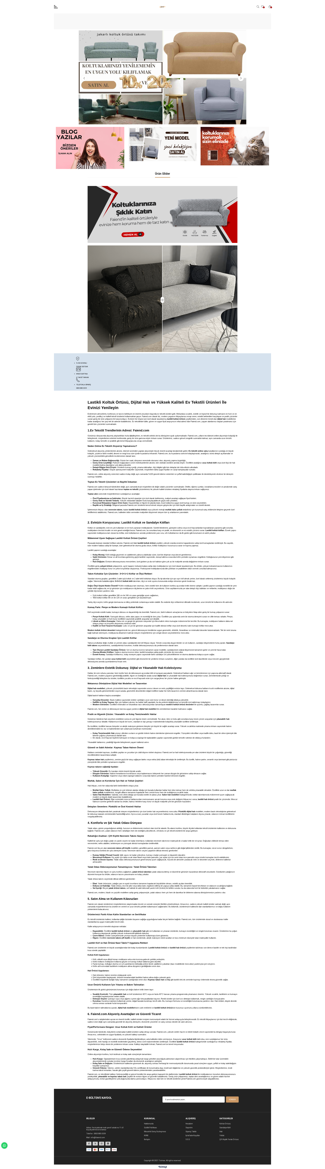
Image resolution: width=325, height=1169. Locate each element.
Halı (221, 1132)
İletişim (147, 1139)
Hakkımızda (148, 1124)
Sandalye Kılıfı (225, 1128)
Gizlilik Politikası (150, 1128)
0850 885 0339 (100, 1134)
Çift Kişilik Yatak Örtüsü (229, 1139)
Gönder (232, 1099)
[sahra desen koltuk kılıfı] (162, 144)
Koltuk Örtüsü (225, 1124)
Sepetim (189, 1128)
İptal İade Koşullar (193, 1135)
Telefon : (90, 1134)
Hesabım (189, 1124)
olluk (222, 1135)
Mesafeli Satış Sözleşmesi (155, 1132)
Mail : (88, 1137)
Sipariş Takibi (191, 1132)
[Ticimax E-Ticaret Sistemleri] (162, 1167)
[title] (162, 214)
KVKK (146, 1135)
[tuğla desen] (162, 77)
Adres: (89, 1128)
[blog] (90, 148)
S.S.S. (188, 1139)
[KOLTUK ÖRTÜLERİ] (235, 146)
